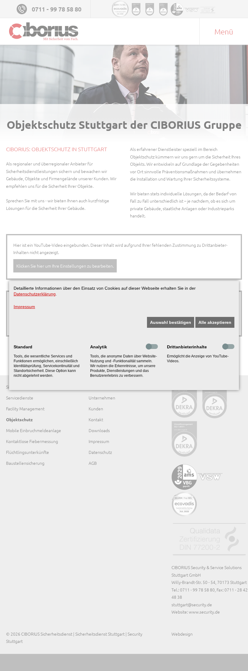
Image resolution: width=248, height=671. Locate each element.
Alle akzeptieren (214, 322)
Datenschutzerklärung (35, 294)
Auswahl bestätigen (170, 322)
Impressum (24, 306)
